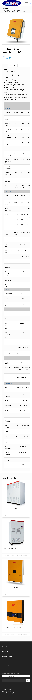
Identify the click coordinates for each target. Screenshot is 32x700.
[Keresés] (21, 3)
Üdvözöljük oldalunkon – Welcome (10, 649)
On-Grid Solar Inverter (11, 56)
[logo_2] (13, 3)
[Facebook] (4, 57)
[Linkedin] (10, 57)
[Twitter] (7, 57)
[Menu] (25, 3)
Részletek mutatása (22, 515)
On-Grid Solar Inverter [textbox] (15, 676)
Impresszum (5, 651)
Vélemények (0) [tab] (13, 65)
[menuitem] (21, 3)
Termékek (5, 8)
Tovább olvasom (10, 515)
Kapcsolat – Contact (7, 656)
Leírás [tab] (5, 65)
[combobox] (16, 676)
